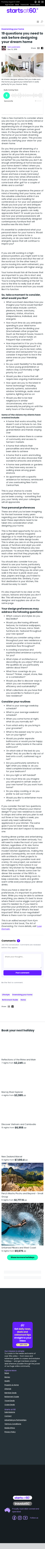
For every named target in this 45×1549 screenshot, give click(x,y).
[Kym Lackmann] (4, 48)
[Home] (22, 10)
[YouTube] (42, 1)
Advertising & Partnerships (15, 1420)
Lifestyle (6, 994)
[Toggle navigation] (38, 22)
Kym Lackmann (14, 47)
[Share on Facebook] (42, 48)
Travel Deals (9, 1400)
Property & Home (11, 1385)
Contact (8, 1416)
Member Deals (10, 1393)
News (6, 1373)
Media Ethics (9, 1428)
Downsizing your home (22, 994)
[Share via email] (38, 48)
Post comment (22, 973)
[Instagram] (39, 1)
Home (23, 1000)
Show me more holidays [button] (22, 1257)
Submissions (9, 1412)
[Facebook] (35, 1)
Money (7, 1377)
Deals (17, 5)
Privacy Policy (10, 1432)
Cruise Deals (9, 1404)
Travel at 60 (24, 5)
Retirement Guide (10, 1000)
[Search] (42, 21)
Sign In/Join (9, 5)
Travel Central (35, 5)
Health (7, 1381)
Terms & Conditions (12, 1424)
